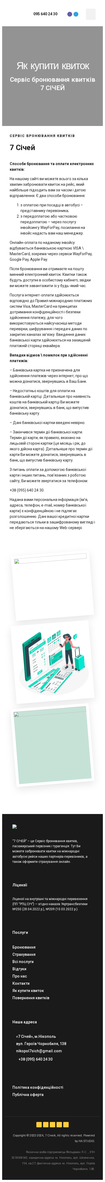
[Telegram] (76, 14)
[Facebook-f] (39, 1124)
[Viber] (69, 14)
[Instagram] (45, 1124)
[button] (91, 14)
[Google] (66, 1124)
